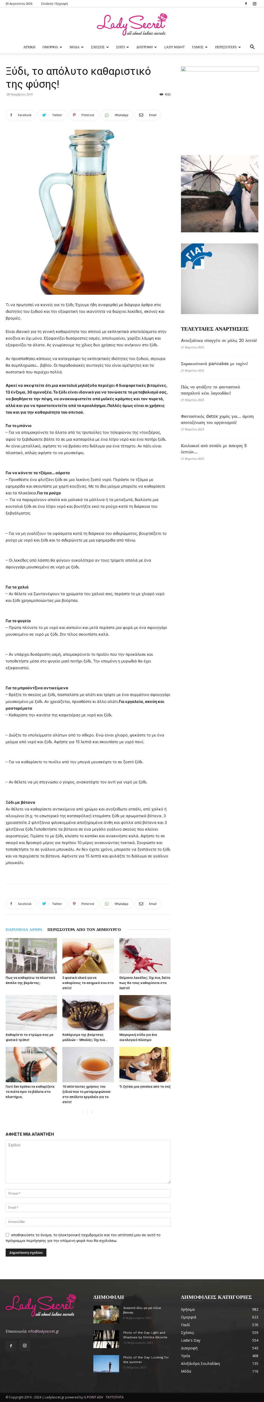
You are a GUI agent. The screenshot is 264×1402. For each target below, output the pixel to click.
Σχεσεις (98, 47)
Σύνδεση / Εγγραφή (54, 3)
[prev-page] (83, 1112)
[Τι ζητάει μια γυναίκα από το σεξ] (145, 1064)
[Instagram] (254, 3)
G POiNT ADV (93, 1397)
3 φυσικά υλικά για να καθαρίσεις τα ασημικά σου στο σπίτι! (88, 983)
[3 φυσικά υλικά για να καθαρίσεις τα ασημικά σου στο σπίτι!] (88, 955)
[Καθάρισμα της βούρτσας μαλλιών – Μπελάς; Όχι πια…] (88, 1012)
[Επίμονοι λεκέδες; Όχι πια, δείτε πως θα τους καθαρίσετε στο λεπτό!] (145, 955)
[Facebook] (246, 3)
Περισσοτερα (226, 47)
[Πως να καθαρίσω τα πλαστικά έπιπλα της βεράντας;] (31, 955)
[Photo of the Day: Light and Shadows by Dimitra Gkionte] (106, 1339)
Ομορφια (50, 47)
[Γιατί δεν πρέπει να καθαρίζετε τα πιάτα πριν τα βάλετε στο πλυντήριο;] (31, 1064)
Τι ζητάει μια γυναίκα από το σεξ (145, 1086)
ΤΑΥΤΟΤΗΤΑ (115, 1397)
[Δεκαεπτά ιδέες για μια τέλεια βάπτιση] (106, 1314)
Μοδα (74, 47)
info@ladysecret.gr (43, 1331)
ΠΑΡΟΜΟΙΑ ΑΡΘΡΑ (24, 929)
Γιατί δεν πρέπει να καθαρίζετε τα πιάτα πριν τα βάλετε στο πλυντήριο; (30, 1092)
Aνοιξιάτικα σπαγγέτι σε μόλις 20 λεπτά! (219, 340)
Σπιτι (120, 47)
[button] (252, 47)
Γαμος (197, 47)
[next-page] (91, 1112)
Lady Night (174, 47)
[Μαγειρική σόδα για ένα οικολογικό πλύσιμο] (145, 1012)
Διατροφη (144, 47)
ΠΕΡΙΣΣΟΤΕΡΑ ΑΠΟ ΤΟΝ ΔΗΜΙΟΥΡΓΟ (84, 929)
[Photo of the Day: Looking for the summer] (106, 1364)
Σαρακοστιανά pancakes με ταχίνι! (214, 363)
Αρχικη (29, 47)
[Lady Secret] (132, 24)
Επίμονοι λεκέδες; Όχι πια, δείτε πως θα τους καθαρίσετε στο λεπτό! (144, 983)
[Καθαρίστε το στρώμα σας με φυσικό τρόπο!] (31, 1012)
